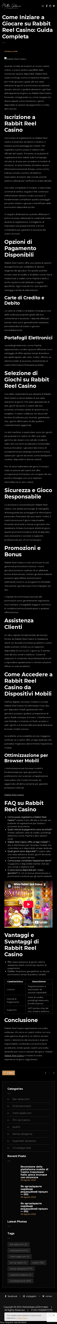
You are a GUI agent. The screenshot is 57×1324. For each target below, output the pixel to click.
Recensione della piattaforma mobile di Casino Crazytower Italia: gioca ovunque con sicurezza (34, 1172)
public (16, 1127)
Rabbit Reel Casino (14, 794)
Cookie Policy (21, 1318)
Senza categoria (22, 1134)
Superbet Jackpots (24, 1141)
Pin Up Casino (21, 1120)
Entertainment (22, 1106)
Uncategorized (22, 1147)
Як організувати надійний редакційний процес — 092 (34, 1190)
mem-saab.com (22, 1113)
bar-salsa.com (21, 1099)
